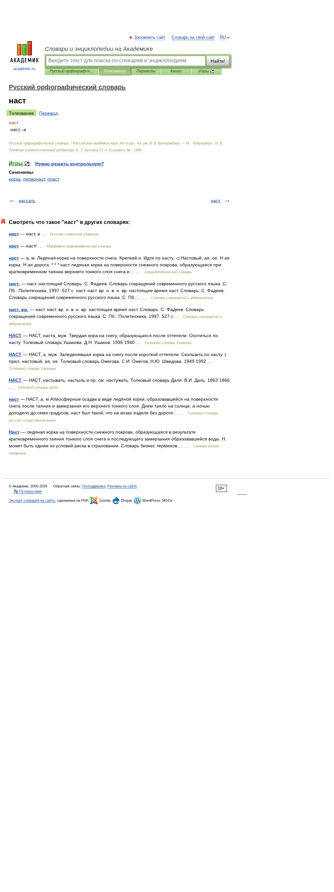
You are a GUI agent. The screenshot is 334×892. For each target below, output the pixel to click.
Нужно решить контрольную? (69, 163)
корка (15, 179)
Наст (14, 432)
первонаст (34, 179)
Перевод (48, 113)
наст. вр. (18, 309)
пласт (53, 179)
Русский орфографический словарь (72, 71)
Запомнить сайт (150, 37)
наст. (216, 200)
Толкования (115, 71)
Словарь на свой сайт (193, 37)
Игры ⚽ (207, 71)
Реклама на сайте (122, 486)
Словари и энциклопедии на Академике (99, 49)
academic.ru (24, 69)
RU (223, 37)
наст (14, 233)
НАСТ (15, 335)
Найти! (218, 61)
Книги (176, 71)
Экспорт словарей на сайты (32, 500)
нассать (27, 200)
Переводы (146, 71)
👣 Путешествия (28, 491)
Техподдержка (93, 486)
